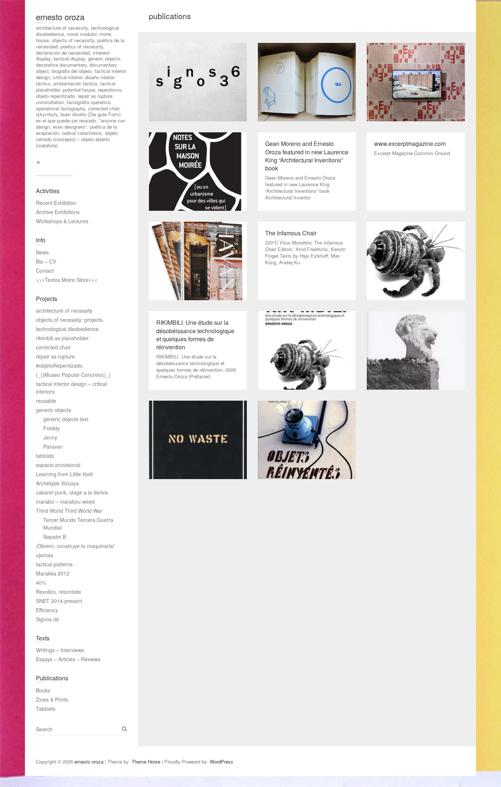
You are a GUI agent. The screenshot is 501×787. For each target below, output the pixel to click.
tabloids (45, 455)
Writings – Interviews (60, 650)
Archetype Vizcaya (57, 483)
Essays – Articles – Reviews (68, 659)
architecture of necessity (64, 310)
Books (43, 690)
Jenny (50, 437)
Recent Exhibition (56, 202)
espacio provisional (58, 464)
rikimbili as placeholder (62, 338)
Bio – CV (46, 261)
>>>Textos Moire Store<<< (67, 279)
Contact (45, 270)
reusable (46, 400)
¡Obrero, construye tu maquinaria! (75, 545)
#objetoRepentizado (59, 365)
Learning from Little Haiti (64, 474)
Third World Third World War (69, 510)
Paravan (53, 446)
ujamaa (44, 555)
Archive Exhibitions (58, 212)
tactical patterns (54, 564)
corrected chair (53, 347)
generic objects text (65, 419)
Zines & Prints (52, 699)
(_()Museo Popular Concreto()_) (73, 374)
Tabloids (45, 708)
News (42, 252)
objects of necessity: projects (69, 319)
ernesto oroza (60, 16)
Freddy (51, 428)
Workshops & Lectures (62, 221)
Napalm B (54, 536)
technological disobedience (67, 328)
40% (41, 582)
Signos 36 (47, 619)
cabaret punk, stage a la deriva (72, 492)
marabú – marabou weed (65, 501)
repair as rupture (55, 356)
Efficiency (47, 610)
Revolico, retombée (58, 591)
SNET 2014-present (59, 600)
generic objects (53, 409)
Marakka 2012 (52, 573)
